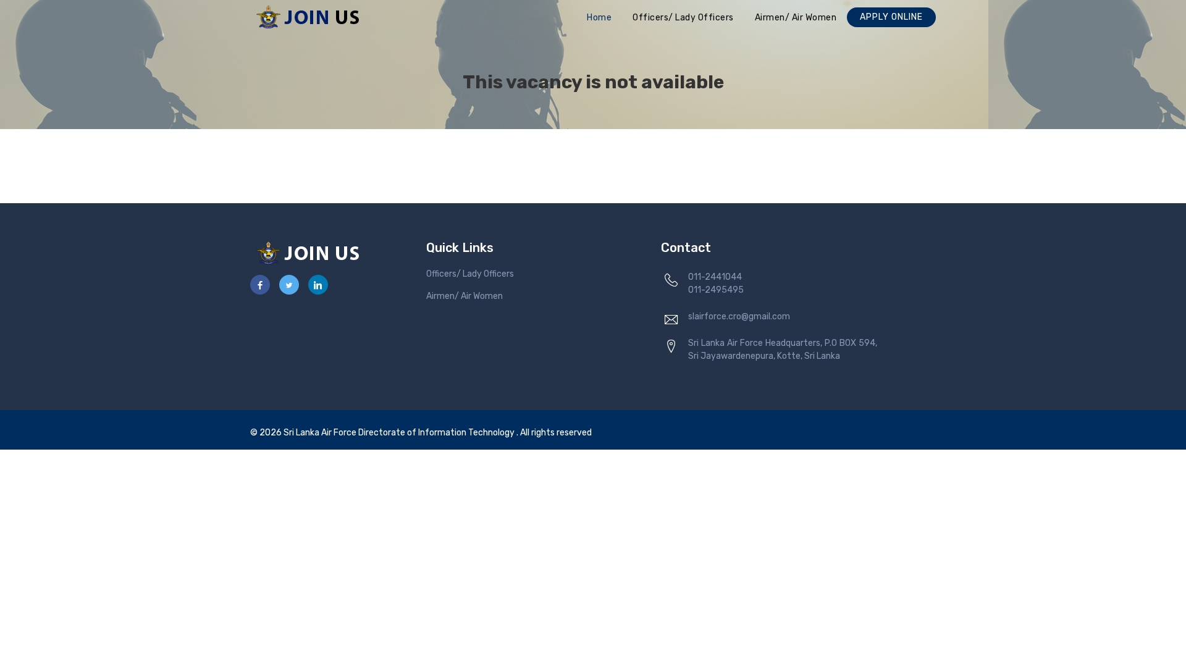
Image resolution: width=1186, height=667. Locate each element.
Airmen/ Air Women (796, 17)
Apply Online (891, 17)
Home (599, 17)
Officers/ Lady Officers (683, 17)
